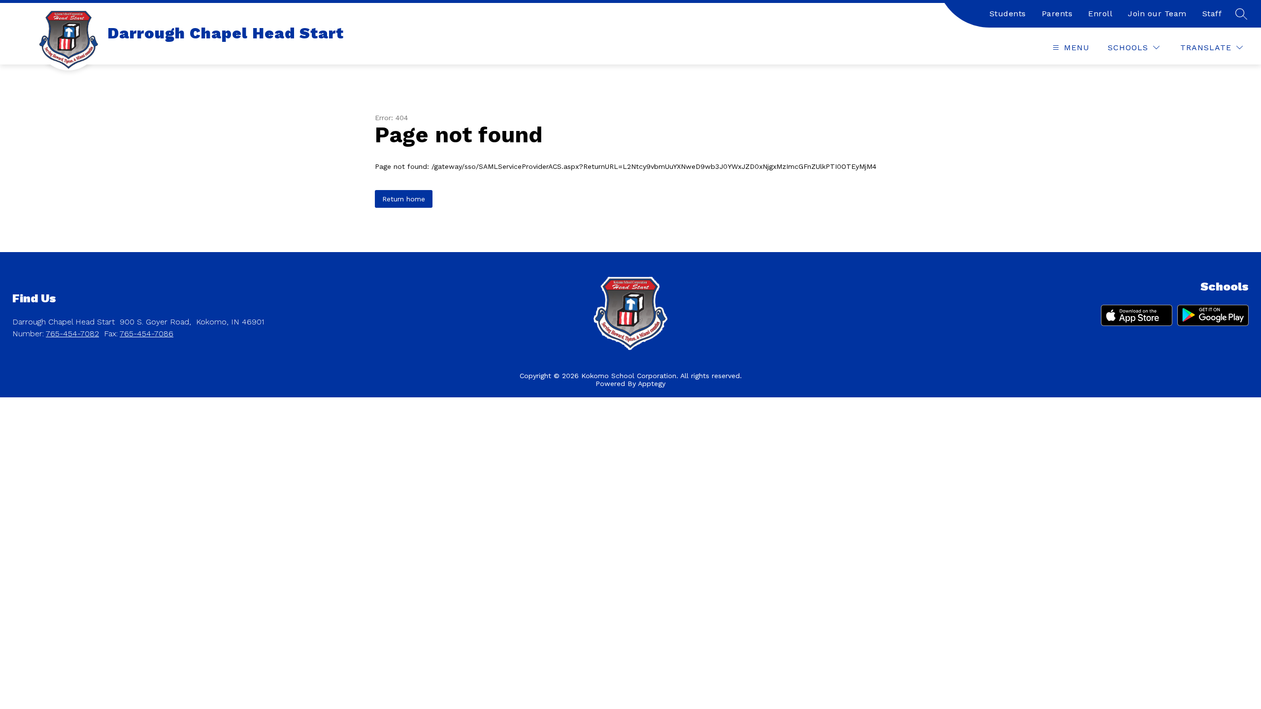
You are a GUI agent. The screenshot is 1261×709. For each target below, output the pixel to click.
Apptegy (651, 383)
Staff (1212, 13)
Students (1008, 13)
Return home (403, 199)
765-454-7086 (146, 333)
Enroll (1100, 13)
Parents (1057, 13)
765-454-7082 (72, 333)
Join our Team (1157, 13)
